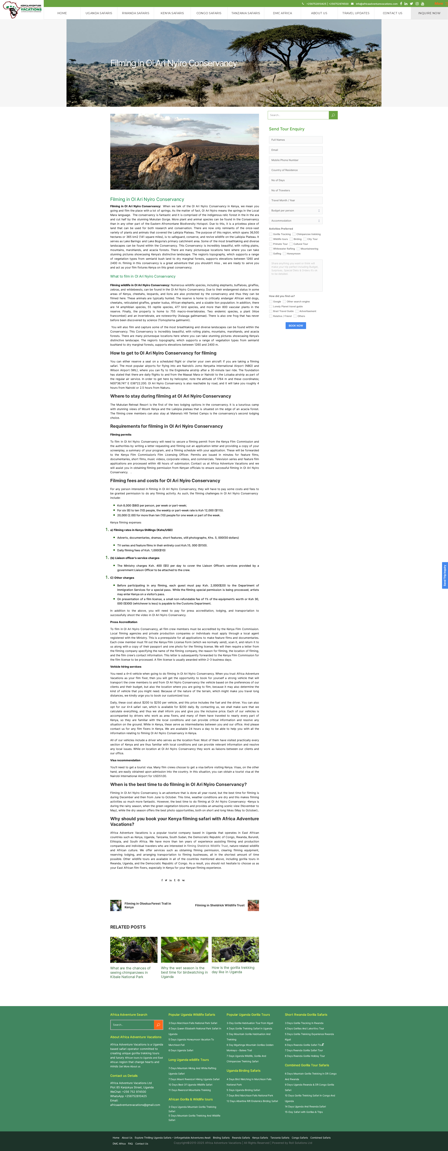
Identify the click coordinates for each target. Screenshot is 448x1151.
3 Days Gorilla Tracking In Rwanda (304, 1022)
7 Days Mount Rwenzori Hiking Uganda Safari (194, 1079)
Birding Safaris (221, 1137)
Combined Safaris (320, 1137)
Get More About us (129, 1066)
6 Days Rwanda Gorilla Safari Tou (303, 1044)
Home (116, 1137)
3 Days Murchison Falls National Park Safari (193, 1022)
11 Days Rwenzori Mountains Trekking (190, 1090)
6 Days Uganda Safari (181, 1050)
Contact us (141, 1143)
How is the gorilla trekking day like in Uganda (233, 969)
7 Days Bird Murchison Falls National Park (250, 1095)
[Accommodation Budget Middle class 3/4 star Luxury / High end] (296, 220)
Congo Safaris (300, 1137)
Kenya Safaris (260, 1137)
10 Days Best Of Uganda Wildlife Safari (190, 1084)
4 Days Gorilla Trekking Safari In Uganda (249, 1028)
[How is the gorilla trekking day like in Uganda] (235, 949)
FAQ (130, 1143)
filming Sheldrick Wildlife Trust (207, 846)
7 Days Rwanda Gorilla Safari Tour (304, 1050)
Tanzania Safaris (279, 1137)
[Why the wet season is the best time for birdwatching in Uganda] (184, 950)
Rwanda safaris (241, 1137)
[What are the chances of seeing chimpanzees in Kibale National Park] (134, 950)
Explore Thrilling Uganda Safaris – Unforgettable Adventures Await (173, 1137)
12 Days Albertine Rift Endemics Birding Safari (252, 1101)
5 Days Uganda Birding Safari (243, 1090)
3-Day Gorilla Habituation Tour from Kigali (250, 1022)
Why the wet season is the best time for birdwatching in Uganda (184, 972)
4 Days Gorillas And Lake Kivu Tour (304, 1028)
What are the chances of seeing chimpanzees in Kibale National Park (130, 972)
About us (127, 1137)
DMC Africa (119, 1143)
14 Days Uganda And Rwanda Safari (305, 1106)
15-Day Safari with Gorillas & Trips (304, 1111)
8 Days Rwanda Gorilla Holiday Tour (305, 1055)
